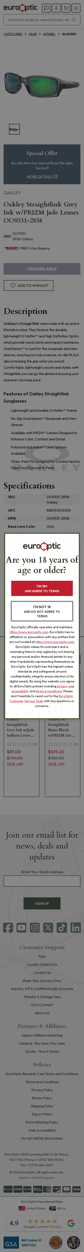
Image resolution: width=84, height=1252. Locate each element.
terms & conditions (49, 691)
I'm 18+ (42, 588)
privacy (62, 686)
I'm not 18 (42, 611)
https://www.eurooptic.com (29, 632)
